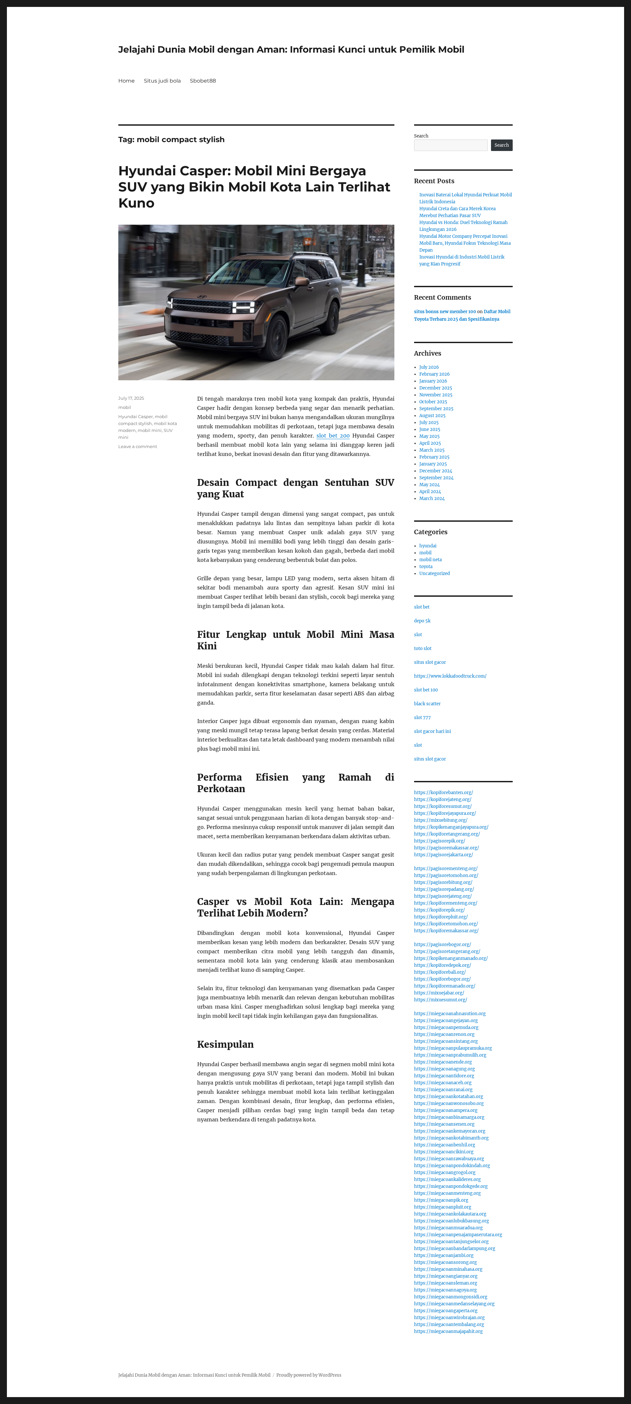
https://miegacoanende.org (443, 1062)
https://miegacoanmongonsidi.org (450, 1297)
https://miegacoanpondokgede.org (451, 1186)
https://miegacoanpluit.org (442, 1207)
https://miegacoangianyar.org (446, 1276)
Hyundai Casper (135, 416)
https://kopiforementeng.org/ (446, 903)
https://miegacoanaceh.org (443, 1083)
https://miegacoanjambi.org (444, 1255)
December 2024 (435, 471)
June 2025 (429, 429)
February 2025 (434, 457)
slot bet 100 (426, 690)
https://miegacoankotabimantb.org (451, 1138)
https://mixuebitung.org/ (441, 820)
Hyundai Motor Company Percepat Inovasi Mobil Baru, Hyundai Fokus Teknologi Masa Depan (465, 243)
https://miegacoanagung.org (444, 1069)
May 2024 (429, 485)
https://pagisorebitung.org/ (443, 882)
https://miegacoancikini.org (444, 1152)
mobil (124, 407)
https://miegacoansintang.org (446, 1041)
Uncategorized (434, 573)
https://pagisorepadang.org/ (444, 889)
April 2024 (430, 491)
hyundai (427, 546)
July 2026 (429, 367)
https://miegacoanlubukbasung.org (451, 1221)
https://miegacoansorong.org (445, 1262)
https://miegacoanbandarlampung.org (454, 1248)
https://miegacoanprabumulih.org (450, 1055)
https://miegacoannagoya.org (445, 1290)
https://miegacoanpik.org (441, 1200)
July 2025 (429, 422)
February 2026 (434, 374)
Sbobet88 (203, 81)
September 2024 (436, 478)
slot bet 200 (333, 435)
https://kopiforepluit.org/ (441, 917)
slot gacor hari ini (432, 731)
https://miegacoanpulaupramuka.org (453, 1048)
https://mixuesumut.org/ (440, 1000)
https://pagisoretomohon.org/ (446, 875)
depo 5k (422, 621)
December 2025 (435, 388)
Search (421, 136)
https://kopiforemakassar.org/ (446, 931)
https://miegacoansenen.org (444, 1124)
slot (418, 635)
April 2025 (430, 443)
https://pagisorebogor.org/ (442, 944)
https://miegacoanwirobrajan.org (449, 1317)
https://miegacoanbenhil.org (444, 1145)
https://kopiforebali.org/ (440, 972)
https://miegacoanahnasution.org (450, 1013)
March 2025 (432, 450)
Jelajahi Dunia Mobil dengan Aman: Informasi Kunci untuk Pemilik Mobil (291, 49)
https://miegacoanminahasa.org (448, 1269)
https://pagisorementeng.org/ (446, 868)
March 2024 (432, 498)
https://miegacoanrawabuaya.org (449, 1159)
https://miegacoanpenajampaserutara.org (458, 1235)
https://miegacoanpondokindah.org (452, 1165)
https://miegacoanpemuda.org (446, 1027)
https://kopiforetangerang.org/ (447, 834)
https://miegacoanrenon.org (444, 1034)
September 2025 (436, 409)
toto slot (423, 648)
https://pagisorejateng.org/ (443, 896)
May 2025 (429, 436)
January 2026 (433, 381)
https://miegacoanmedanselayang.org (454, 1304)
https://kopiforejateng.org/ (443, 799)
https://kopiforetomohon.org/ (446, 924)
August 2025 (432, 415)
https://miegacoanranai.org (443, 1089)
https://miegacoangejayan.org (446, 1020)
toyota (425, 566)
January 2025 (433, 464)
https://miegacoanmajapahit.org (448, 1331)
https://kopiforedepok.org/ (442, 965)
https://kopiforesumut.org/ (443, 806)
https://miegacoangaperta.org (446, 1311)
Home (126, 81)
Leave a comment (137, 446)
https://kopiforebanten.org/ (443, 792)
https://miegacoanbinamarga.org (449, 1117)
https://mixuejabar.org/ (439, 993)
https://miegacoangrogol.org (445, 1172)
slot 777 (422, 717)
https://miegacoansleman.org (445, 1283)
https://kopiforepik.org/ (439, 910)
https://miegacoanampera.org (446, 1110)
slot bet (422, 607)
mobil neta (430, 560)
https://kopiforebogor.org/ (442, 979)
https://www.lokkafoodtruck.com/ (450, 676)
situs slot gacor (430, 662)
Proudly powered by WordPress (308, 1375)
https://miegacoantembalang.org (449, 1324)
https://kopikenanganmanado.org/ (451, 958)
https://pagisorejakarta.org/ (443, 855)
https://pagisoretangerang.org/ (447, 951)
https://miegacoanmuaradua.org (448, 1228)
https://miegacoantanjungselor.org (451, 1241)
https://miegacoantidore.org (444, 1076)
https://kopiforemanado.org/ (445, 986)
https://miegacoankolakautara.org (450, 1214)
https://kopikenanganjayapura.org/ (451, 827)
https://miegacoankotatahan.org (448, 1096)
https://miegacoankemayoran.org (449, 1131)
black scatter (427, 704)
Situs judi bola (162, 81)
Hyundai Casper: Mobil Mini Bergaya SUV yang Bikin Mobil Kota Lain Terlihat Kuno (254, 187)
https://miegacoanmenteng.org (447, 1193)
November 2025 (436, 395)
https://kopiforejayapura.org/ (445, 813)
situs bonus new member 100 (445, 311)
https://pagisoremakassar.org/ (446, 848)
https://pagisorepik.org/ (439, 841)
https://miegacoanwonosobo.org (449, 1103)
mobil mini (150, 430)
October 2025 (433, 402)
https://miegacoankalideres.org (447, 1179)
